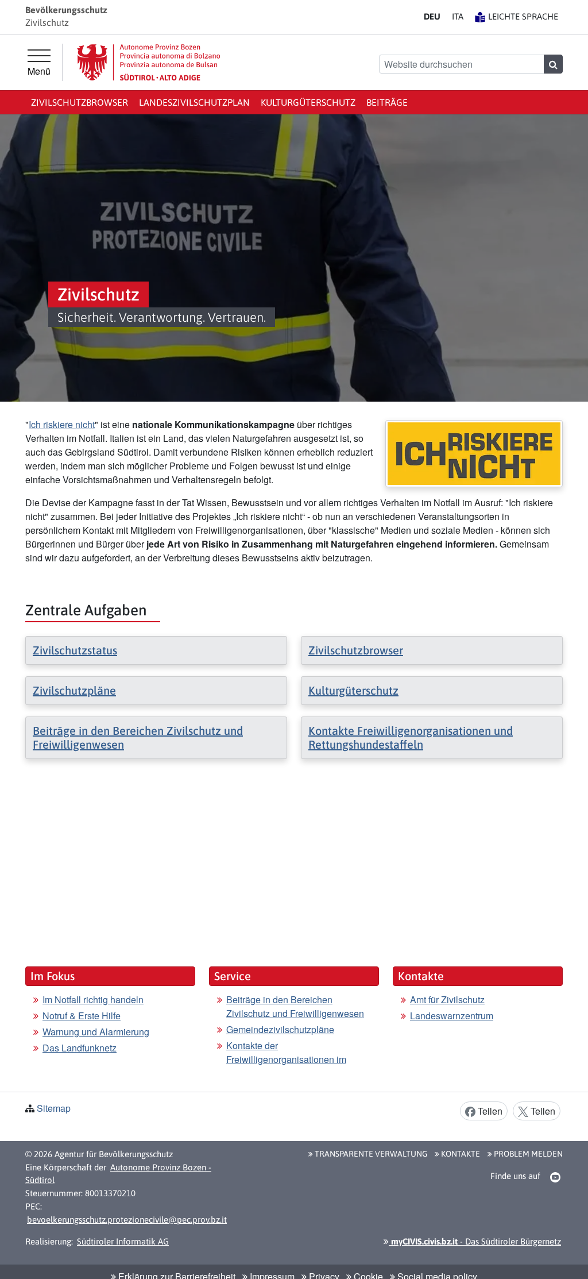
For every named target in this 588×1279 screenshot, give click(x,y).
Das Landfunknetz (79, 1047)
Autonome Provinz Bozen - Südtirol (118, 1173)
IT (457, 16)
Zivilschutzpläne (74, 690)
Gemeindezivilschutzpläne (280, 1029)
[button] (555, 1177)
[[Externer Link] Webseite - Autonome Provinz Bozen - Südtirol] (148, 62)
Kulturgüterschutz (308, 102)
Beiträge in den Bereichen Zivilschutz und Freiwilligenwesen (295, 1006)
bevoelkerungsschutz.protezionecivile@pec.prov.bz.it (127, 1219)
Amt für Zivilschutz (447, 999)
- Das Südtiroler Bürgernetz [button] (475, 1241)
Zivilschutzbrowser (79, 102)
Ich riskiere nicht (62, 424)
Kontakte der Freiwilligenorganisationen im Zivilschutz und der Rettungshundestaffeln (286, 1066)
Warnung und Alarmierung (95, 1031)
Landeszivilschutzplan (194, 102)
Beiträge (387, 102)
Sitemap (54, 1108)
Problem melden (527, 1153)
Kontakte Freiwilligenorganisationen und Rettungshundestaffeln (410, 737)
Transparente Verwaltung (370, 1153)
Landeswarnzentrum (451, 1015)
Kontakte (459, 1153)
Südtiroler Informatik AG (123, 1241)
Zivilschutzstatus (75, 650)
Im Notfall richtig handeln (93, 999)
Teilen (488, 1111)
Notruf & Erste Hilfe (81, 1015)
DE (432, 16)
